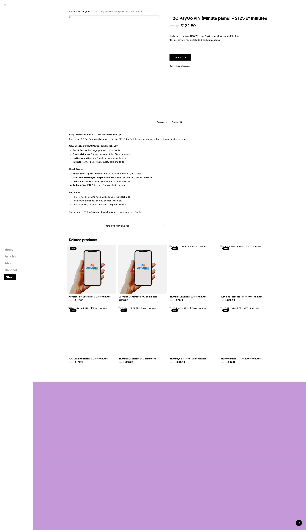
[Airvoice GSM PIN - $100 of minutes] (142, 269)
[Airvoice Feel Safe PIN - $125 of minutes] (91, 269)
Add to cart (180, 57)
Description (162, 122)
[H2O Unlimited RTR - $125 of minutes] (91, 331)
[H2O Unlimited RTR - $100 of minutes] (244, 331)
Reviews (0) (177, 122)
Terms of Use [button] (178, 489)
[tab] (162, 122)
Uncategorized (85, 11)
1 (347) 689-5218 (182, 441)
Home (72, 11)
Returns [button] (175, 501)
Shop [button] (71, 495)
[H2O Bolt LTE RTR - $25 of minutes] (193, 269)
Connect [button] (73, 507)
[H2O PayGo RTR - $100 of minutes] (193, 331)
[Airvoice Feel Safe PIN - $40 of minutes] (244, 269)
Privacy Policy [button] (178, 495)
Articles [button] (73, 489)
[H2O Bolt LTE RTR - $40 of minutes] (142, 331)
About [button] (72, 501)
